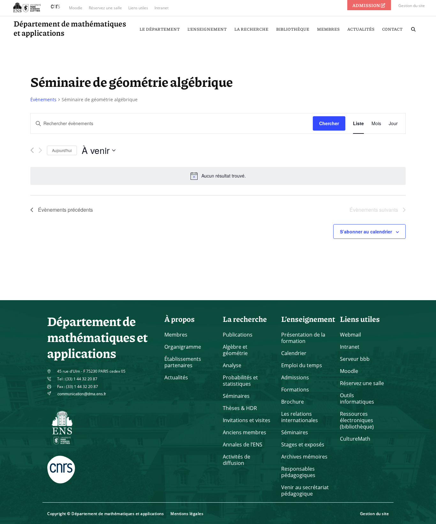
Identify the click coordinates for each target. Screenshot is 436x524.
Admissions (295, 377)
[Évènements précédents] (32, 150)
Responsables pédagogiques (298, 472)
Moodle (75, 8)
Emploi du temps (301, 365)
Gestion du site (411, 5)
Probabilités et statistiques (240, 380)
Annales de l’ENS (242, 444)
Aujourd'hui (62, 150)
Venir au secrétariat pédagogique (305, 490)
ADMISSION (366, 5)
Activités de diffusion (236, 460)
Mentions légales (186, 513)
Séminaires (236, 395)
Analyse (232, 365)
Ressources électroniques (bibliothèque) (357, 420)
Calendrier (293, 353)
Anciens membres (244, 432)
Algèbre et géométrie (235, 350)
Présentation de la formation (303, 338)
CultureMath (355, 438)
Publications (237, 334)
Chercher (329, 123)
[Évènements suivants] (40, 150)
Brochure (292, 401)
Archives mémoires (304, 456)
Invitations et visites (246, 420)
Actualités (176, 377)
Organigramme (182, 346)
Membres (175, 334)
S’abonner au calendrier (366, 231)
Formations (295, 389)
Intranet (161, 8)
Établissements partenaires (182, 362)
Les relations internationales (299, 417)
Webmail (350, 334)
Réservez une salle (105, 8)
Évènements (43, 99)
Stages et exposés (302, 444)
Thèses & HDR (240, 408)
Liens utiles (138, 8)
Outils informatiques (357, 398)
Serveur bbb (355, 358)
